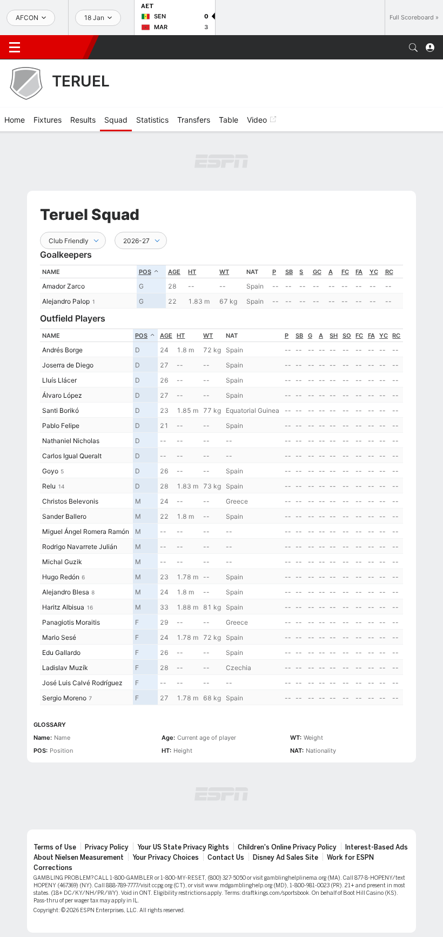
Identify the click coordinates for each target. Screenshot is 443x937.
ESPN (58, 47)
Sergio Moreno (64, 698)
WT (224, 272)
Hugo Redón (60, 577)
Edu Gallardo (61, 652)
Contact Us (225, 857)
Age (174, 272)
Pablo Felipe (60, 425)
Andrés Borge (62, 350)
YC (374, 272)
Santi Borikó (60, 410)
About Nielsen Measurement (78, 857)
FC (345, 272)
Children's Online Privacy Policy (287, 847)
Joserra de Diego (67, 365)
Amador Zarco (63, 286)
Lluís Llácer (59, 380)
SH (334, 335)
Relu (49, 486)
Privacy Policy (107, 847)
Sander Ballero (64, 516)
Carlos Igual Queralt (72, 456)
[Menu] (14, 47)
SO (347, 335)
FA (359, 272)
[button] (413, 47)
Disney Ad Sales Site (285, 857)
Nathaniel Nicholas (70, 441)
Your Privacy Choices (165, 857)
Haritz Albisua (63, 607)
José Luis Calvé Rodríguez (82, 683)
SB (289, 272)
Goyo (50, 471)
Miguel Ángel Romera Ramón (85, 531)
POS (145, 272)
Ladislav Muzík (65, 668)
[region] (221, 287)
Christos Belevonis (70, 501)
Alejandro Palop (66, 301)
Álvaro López (62, 395)
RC (389, 272)
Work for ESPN (350, 857)
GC (317, 272)
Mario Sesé (59, 637)
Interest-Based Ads (376, 847)
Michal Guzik (62, 562)
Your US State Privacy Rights (183, 847)
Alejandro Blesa (65, 592)
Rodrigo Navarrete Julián (79, 547)
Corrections (52, 868)
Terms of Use (54, 847)
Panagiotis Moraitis (71, 622)
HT (192, 272)
